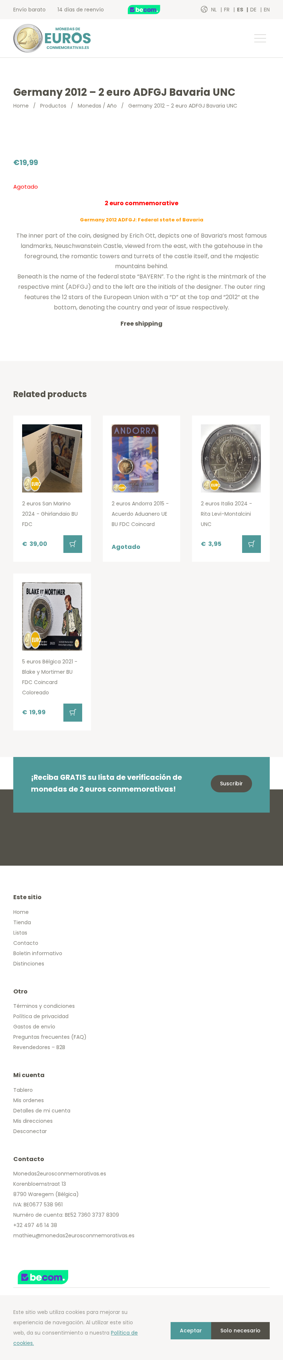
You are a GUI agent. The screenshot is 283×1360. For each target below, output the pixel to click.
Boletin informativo (37, 953)
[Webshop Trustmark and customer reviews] (152, 9)
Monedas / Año (97, 105)
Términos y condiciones (44, 1006)
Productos (53, 105)
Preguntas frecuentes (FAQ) (50, 1037)
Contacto (25, 943)
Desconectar (30, 1131)
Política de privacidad (41, 1016)
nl (214, 9)
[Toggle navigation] (260, 38)
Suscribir (231, 783)
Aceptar (191, 1330)
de (254, 9)
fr (227, 9)
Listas (20, 932)
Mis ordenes (28, 1100)
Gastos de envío (34, 1026)
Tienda (22, 922)
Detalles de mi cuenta (41, 1110)
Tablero (23, 1090)
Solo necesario (240, 1330)
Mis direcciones (33, 1121)
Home (21, 105)
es (240, 9)
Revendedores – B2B (39, 1047)
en (267, 9)
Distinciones (28, 963)
